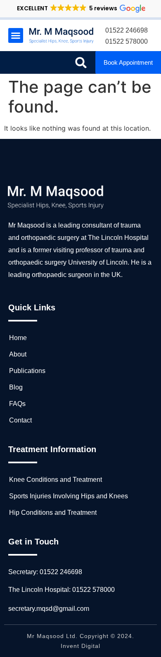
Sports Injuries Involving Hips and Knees (68, 496)
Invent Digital (80, 646)
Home (18, 337)
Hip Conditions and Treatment (53, 512)
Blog (16, 387)
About (17, 354)
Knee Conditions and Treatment (55, 479)
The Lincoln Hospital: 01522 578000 (61, 589)
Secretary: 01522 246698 (45, 571)
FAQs (17, 403)
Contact (20, 420)
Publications (27, 370)
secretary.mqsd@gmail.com (48, 608)
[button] (80, 8)
